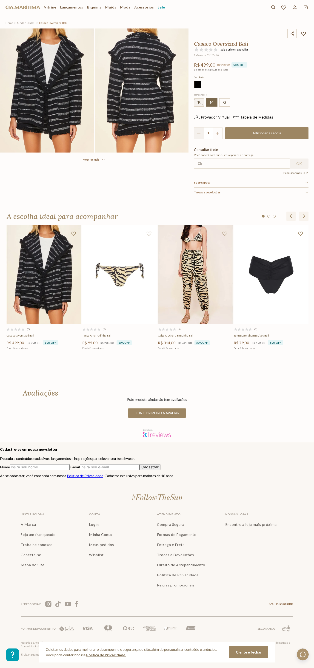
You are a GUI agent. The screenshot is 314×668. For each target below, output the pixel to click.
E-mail (75, 467)
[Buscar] (273, 7)
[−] (199, 133)
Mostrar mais (91, 159)
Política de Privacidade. (106, 655)
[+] (218, 133)
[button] (197, 84)
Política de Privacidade (85, 475)
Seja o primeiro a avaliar (157, 413)
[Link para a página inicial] (9, 23)
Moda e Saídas (25, 23)
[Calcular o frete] (299, 164)
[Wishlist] (283, 7)
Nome (5, 467)
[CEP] (242, 158)
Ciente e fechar (249, 652)
